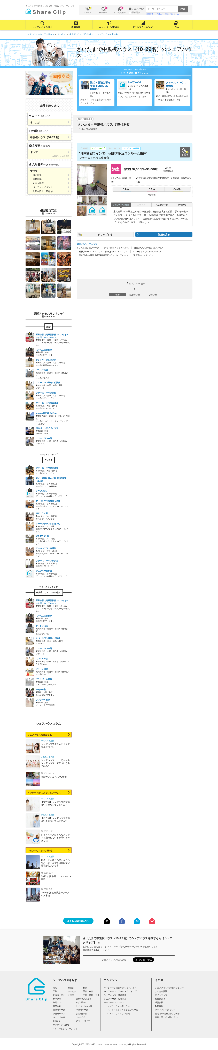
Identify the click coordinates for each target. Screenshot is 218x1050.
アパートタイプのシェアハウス (147, 251)
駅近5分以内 (81, 1013)
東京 (55, 987)
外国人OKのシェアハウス (91, 251)
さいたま (72, 991)
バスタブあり (59, 1017)
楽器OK (56, 1021)
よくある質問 (161, 991)
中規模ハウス (82, 1009)
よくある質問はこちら (78, 920)
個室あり (57, 1006)
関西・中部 (88, 991)
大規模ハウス (59, 1009)
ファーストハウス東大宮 (94, 158)
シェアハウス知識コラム (39, 734)
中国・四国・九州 (91, 995)
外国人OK (57, 1002)
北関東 (71, 995)
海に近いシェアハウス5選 (54, 776)
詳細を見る (164, 234)
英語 (167, 14)
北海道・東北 (59, 995)
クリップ (87, 10)
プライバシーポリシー (165, 1009)
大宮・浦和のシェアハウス (116, 247)
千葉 (55, 991)
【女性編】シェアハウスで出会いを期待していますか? (55, 803)
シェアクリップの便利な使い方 (169, 987)
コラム (176, 27)
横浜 (85, 987)
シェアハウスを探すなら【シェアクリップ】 (111, 1044)
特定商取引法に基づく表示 (167, 1013)
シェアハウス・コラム (114, 1002)
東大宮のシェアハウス (143, 255)
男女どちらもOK (83, 999)
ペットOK (80, 1017)
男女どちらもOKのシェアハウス (148, 247)
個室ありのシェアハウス (116, 251)
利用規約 (159, 1006)
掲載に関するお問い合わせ (167, 1017)
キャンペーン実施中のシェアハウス (120, 987)
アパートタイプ (83, 1021)
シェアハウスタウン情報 (39, 850)
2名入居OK (81, 1002)
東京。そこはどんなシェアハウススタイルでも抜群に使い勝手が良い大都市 (55, 862)
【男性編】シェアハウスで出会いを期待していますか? (55, 819)
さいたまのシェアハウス (88, 247)
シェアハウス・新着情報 (115, 995)
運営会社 (159, 1002)
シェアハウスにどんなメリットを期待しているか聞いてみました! (55, 837)
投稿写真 (75, 27)
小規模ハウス (59, 1013)
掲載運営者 (160, 999)
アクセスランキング (142, 27)
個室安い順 (134, 294)
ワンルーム (174, 14)
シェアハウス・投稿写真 (115, 999)
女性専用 (57, 999)
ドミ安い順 (151, 294)
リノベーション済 (84, 1006)
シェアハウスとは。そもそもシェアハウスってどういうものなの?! (55, 763)
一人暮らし (159, 14)
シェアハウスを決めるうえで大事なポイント (55, 745)
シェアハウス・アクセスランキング (120, 991)
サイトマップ (161, 995)
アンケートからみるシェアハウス (44, 792)
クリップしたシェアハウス (65, 1029)
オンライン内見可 (61, 1024)
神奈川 (71, 987)
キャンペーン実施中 (109, 27)
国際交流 (149, 14)
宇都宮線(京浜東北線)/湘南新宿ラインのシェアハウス (103, 255)
